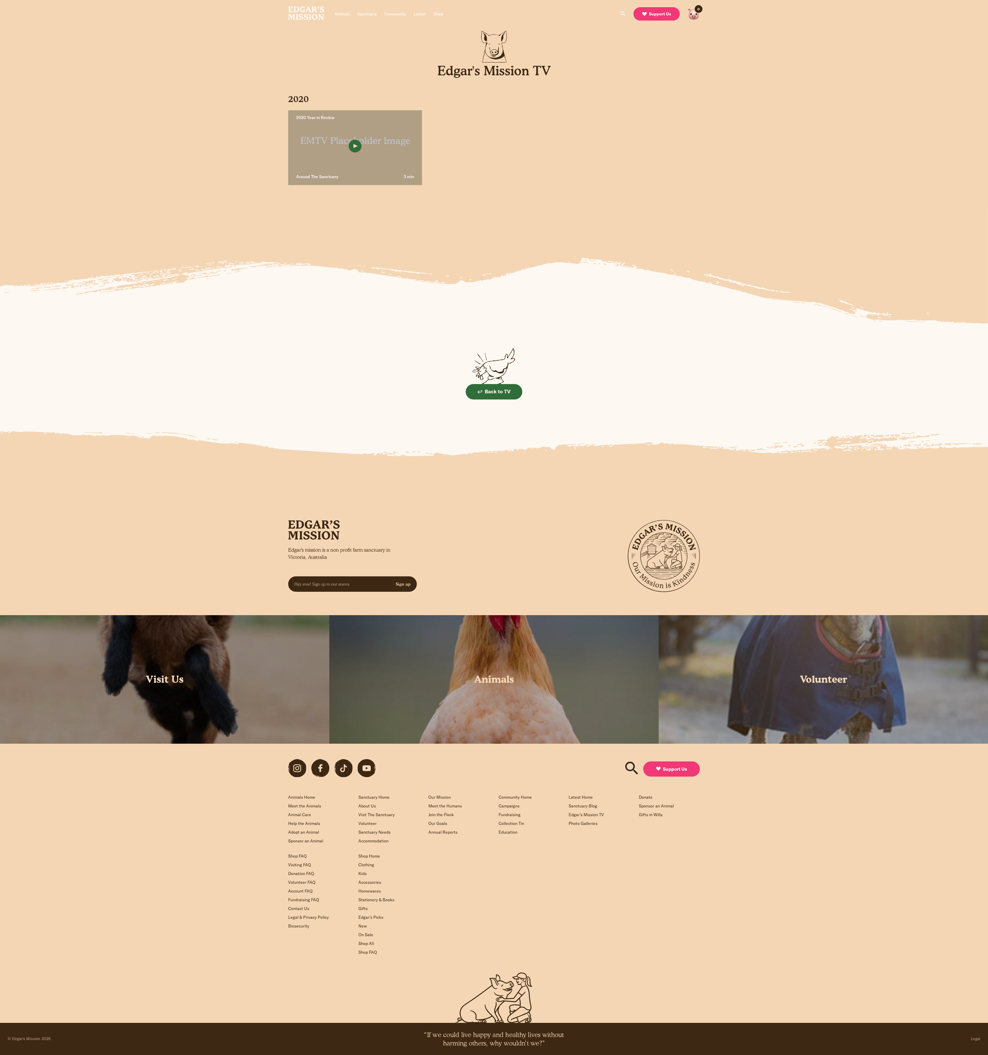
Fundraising (510, 814)
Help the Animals (304, 823)
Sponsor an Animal (305, 840)
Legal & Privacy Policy (308, 917)
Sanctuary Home (374, 797)
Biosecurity (298, 926)
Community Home (515, 797)
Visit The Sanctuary (376, 814)
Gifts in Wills (651, 814)
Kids (362, 873)
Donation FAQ (301, 873)
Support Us (660, 13)
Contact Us (298, 908)
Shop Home (369, 856)
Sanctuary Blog (583, 805)
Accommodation (373, 840)
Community (395, 13)
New (362, 926)
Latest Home (581, 797)
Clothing (366, 864)
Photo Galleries (583, 823)
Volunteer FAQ (301, 882)
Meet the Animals (304, 805)
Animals (342, 13)
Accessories (369, 882)
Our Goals (437, 823)
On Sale (365, 934)
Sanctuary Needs (374, 832)
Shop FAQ (297, 856)
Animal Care (299, 814)
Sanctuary (367, 13)
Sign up (403, 584)
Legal (975, 1038)
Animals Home (301, 797)
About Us (367, 805)
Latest (420, 13)
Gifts (363, 908)
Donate (645, 797)
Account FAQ (300, 891)
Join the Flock (441, 814)
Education (508, 832)
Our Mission (439, 797)
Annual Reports (442, 832)
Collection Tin (511, 823)
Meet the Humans (445, 805)
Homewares (369, 891)
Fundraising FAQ (303, 899)
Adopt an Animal (303, 832)
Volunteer (367, 823)
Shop (438, 13)
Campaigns (509, 805)
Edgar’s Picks (370, 917)
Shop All (366, 943)
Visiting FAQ (299, 864)
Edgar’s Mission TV (586, 814)
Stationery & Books (376, 899)
